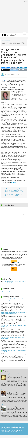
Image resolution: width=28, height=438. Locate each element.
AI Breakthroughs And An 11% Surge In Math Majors (14, 281)
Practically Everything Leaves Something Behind (12, 374)
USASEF (16, 195)
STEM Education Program (16, 193)
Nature (6, 191)
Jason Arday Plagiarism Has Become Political (12, 291)
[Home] (9, 35)
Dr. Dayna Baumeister (18, 190)
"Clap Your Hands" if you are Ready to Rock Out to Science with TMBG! (12, 338)
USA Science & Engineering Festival (13, 195)
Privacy (22, 426)
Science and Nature (13, 191)
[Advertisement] (14, 16)
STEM (20, 191)
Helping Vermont (5, 405)
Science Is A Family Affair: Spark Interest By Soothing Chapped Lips (13, 351)
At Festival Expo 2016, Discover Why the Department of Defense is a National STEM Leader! (14, 313)
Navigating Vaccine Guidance (8, 282)
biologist (12, 189)
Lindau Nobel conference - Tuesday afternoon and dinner (13, 389)
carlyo (8, 74)
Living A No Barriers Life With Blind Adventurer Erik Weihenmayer (13, 326)
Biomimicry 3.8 (8, 190)
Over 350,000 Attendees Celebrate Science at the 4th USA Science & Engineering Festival (13, 299)
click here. (13, 182)
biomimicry (21, 189)
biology (16, 189)
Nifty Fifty (5, 80)
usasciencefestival (6, 40)
